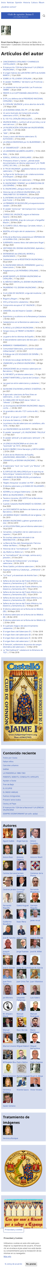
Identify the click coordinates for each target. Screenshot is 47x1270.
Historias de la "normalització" (16, 549)
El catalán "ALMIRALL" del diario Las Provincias (23, 82)
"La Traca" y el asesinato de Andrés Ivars (20, 575)
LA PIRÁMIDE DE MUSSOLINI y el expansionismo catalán (23, 204)
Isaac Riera (21, 921)
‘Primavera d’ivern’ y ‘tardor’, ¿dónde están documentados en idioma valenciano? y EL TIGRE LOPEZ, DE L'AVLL (24, 163)
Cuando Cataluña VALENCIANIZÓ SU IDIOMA (22, 504)
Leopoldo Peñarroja (21, 998)
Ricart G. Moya (36, 1076)
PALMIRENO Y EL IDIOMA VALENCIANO (19, 287)
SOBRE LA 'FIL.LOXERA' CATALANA (17, 78)
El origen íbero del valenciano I (16, 641)
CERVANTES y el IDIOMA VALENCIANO (19, 460)
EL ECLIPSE (7, 788)
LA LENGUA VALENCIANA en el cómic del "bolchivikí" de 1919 (20, 444)
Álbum (41, 2)
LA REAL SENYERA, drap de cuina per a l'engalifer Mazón (24, 221)
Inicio (3, 2)
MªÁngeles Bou (9, 1062)
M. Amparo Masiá (8, 1015)
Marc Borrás (22, 1030)
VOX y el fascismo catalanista (15, 302)
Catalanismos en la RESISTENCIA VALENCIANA (22, 259)
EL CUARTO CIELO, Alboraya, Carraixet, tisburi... (23, 225)
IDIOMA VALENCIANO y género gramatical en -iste (23, 521)
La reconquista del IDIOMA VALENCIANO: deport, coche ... (24, 406)
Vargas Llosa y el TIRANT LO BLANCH (18, 331)
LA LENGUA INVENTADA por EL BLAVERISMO (22, 142)
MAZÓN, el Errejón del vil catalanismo (19, 231)
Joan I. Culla (22, 938)
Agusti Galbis (8, 841)
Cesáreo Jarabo (9, 889)
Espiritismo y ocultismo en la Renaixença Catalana (24, 316)
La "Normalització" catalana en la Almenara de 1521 (23, 651)
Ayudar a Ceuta (9, 780)
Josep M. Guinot (23, 967)
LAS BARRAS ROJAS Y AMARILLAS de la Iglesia (22, 515)
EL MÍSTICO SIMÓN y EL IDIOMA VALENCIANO (22, 282)
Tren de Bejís (8, 784)
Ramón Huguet (23, 1076)
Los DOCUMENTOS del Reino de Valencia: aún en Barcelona (24, 510)
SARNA (6, 769)
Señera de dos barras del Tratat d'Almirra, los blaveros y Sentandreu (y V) (22, 582)
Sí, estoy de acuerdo (13, 1264)
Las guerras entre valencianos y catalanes (21, 383)
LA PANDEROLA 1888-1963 (14, 773)
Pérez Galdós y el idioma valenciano (18, 566)
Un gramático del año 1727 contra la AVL (20, 411)
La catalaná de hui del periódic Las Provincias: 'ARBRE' (22, 88)
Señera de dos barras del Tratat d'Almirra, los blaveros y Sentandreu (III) (22, 593)
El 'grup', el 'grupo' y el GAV (14, 417)
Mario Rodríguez (34, 1031)
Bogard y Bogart (10, 298)
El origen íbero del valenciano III (17, 634)
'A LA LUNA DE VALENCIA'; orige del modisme (22, 293)
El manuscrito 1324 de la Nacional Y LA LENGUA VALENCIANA (23, 808)
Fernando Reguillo (7, 906)
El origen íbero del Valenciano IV (17, 631)
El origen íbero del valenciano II (16, 638)
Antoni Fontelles (34, 842)
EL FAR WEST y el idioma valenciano (18, 374)
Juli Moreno (8, 997)
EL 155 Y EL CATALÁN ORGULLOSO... (18, 118)
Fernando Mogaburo (35, 890)
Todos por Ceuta (10, 758)
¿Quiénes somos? (8, 7)
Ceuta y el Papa (9, 803)
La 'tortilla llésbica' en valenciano (17, 180)
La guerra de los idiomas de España (18, 336)
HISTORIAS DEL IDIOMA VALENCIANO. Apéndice (23, 248)
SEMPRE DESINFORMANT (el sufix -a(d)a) (20, 813)
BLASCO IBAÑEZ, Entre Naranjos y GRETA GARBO (24, 449)
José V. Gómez (9, 967)
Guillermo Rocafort (7, 922)
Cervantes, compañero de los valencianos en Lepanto (22, 533)
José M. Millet (36, 951)
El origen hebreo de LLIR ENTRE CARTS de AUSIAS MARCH (24, 74)
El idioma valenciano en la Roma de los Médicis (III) (23, 610)
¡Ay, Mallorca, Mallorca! (13, 552)
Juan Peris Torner (7, 982)
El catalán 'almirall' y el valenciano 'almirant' (21, 438)
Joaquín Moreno (6, 952)
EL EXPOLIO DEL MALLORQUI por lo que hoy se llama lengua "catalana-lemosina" (23, 472)
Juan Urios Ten (23, 981)
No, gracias (31, 1264)
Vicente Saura (23, 1089)
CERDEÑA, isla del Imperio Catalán (17, 311)
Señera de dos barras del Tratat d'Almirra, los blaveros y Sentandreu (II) (22, 599)
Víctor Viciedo (36, 1089)
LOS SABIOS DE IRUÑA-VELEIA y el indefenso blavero (22, 478)
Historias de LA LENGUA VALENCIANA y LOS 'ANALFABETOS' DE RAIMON (21, 193)
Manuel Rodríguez (34, 1015)
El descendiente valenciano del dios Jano (20, 339)
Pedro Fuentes (36, 1062)
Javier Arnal (35, 920)
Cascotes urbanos (10, 765)
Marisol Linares (9, 1046)
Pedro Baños (22, 1062)
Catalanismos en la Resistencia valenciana (21, 322)
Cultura (34, 2)
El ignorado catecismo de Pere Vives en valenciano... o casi (20, 395)
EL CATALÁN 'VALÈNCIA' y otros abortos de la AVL (23, 104)
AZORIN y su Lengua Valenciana (16, 491)
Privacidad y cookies (13, 1229)
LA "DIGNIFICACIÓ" (11, 147)
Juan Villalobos (36, 981)
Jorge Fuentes (23, 951)
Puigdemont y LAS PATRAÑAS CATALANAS (20, 270)
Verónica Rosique (7, 1090)
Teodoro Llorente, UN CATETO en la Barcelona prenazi (22, 499)
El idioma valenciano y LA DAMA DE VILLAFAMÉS (23, 486)
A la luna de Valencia (12, 420)
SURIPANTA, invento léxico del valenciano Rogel (23, 242)
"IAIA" (5, 133)
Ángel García (22, 841)
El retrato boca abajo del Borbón (17, 360)
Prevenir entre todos (12, 800)
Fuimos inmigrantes (11, 796)
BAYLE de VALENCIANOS (13, 495)
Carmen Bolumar (20, 874)
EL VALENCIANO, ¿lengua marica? (17, 189)
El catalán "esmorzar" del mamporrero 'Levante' (23, 209)
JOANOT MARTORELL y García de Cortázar (21, 377)
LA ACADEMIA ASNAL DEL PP (15, 110)
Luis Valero (35, 997)
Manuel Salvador (6, 1031)
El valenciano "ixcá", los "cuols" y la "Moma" (21, 466)
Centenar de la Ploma (36, 874)
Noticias (10, 2)
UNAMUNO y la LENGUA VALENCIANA (19, 363)
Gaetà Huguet (23, 905)
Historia (26, 2)
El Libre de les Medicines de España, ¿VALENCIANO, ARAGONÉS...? (18, 455)
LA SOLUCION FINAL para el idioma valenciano (23, 526)
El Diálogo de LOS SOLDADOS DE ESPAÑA (20, 354)
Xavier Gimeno (9, 1106)
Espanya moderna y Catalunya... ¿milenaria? (21, 569)
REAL (5, 154)
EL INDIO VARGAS (10, 792)
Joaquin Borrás (36, 938)
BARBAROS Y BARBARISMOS (15, 345)
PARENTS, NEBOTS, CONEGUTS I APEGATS (21, 777)
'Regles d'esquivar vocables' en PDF (18, 483)
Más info (7, 1256)
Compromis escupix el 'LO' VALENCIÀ (19, 305)
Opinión (18, 2)
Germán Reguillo (33, 906)
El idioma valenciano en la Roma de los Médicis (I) (24, 620)
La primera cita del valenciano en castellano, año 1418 (24, 424)
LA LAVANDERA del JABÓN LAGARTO (18, 151)
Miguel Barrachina (35, 1047)
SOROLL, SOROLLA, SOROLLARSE (17, 157)
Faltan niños (8, 761)
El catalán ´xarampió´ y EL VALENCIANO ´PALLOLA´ (24, 432)
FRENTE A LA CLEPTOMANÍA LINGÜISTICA (20, 93)
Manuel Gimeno (20, 1015)
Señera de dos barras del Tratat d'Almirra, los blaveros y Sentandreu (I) (22, 604)
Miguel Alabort (23, 1046)
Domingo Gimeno (21, 890)
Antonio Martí (36, 857)
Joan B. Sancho (9, 938)
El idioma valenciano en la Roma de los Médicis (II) (23, 615)
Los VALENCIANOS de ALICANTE (16, 429)
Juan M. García (36, 967)
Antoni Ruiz (8, 857)
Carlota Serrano (10, 873)
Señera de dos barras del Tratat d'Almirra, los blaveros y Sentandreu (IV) (22, 587)
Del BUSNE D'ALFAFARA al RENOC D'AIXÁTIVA (22, 389)
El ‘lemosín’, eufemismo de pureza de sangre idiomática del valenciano (22, 645)
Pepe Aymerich (9, 1076)
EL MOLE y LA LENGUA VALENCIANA (18, 327)
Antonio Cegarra (20, 858)
